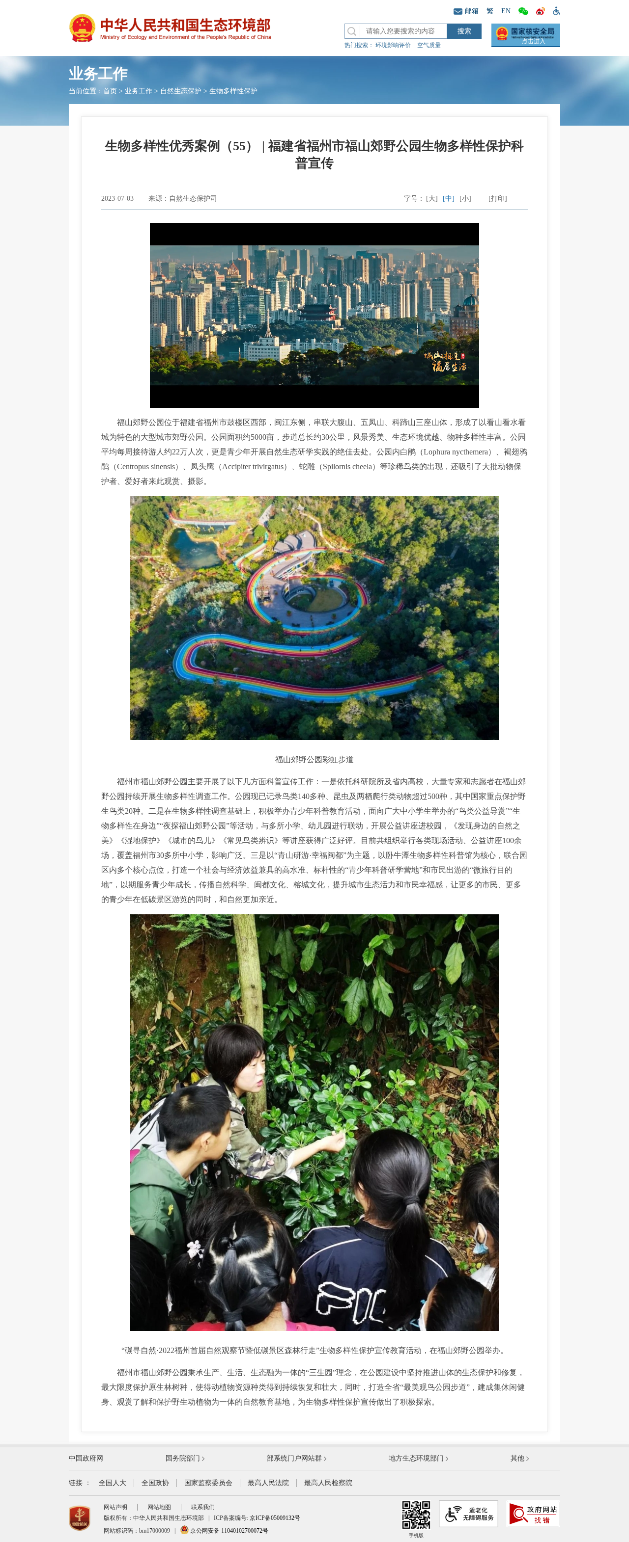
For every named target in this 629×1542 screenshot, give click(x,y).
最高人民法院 (268, 1483)
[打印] (497, 198)
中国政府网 (86, 1458)
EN (506, 11)
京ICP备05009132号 (275, 1518)
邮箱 (472, 11)
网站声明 (115, 1507)
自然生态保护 (180, 91)
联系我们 (203, 1507)
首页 (110, 91)
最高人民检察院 (328, 1483)
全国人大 (112, 1483)
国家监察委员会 (208, 1483)
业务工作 (138, 91)
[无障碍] (554, 10)
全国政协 (155, 1483)
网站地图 (159, 1507)
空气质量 (429, 45)
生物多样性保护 (233, 91)
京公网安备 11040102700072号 (228, 1530)
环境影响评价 (393, 45)
